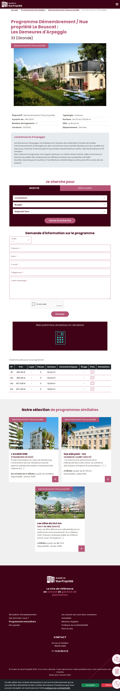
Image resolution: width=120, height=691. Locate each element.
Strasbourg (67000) (22, 457)
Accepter (90, 685)
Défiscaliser (85, 188)
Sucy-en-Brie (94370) (48, 526)
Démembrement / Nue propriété (63, 9)
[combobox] (22, 198)
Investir (34, 188)
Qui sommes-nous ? (19, 618)
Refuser (109, 685)
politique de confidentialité (57, 688)
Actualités (66, 618)
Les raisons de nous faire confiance (79, 614)
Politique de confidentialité (75, 625)
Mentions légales (70, 621)
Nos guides (14, 625)
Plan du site (67, 628)
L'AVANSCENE (19, 454)
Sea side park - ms (75, 454)
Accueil (14, 9)
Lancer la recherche (60, 220)
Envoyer (60, 314)
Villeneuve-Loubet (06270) (77, 457)
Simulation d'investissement (22, 614)
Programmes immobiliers (33, 9)
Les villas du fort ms (49, 523)
